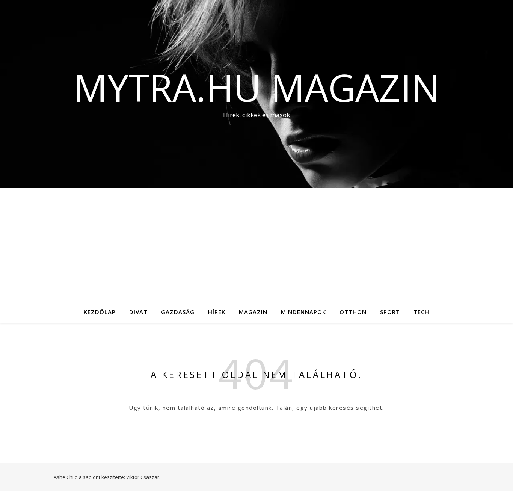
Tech (421, 312)
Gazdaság (178, 312)
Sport (390, 312)
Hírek (216, 312)
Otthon (353, 312)
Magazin (253, 312)
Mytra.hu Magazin (257, 87)
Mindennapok (303, 312)
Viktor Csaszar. (143, 477)
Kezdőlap (100, 312)
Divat (138, 312)
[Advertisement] (256, 244)
